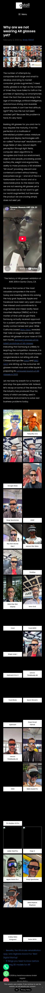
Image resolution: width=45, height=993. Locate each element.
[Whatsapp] (6, 974)
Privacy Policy (22, 981)
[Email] (6, 980)
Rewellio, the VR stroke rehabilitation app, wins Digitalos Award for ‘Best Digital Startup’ (22, 954)
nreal (26, 360)
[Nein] (42, 987)
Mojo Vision (25, 329)
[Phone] (6, 967)
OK (17, 990)
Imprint (22, 978)
